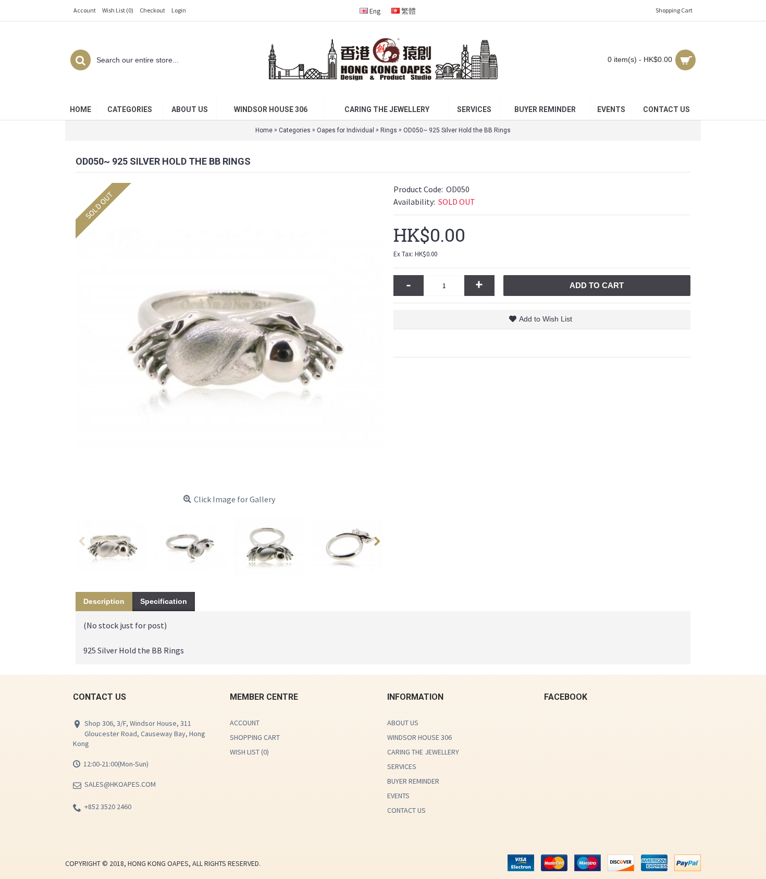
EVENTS (398, 795)
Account (245, 722)
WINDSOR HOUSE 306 (419, 737)
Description (104, 601)
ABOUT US (402, 722)
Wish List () (249, 752)
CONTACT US (406, 810)
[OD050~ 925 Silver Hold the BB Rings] (229, 336)
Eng (374, 11)
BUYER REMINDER (413, 781)
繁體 (408, 11)
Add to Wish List (545, 319)
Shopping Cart (255, 737)
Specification (163, 601)
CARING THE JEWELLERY (423, 752)
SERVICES (401, 766)
